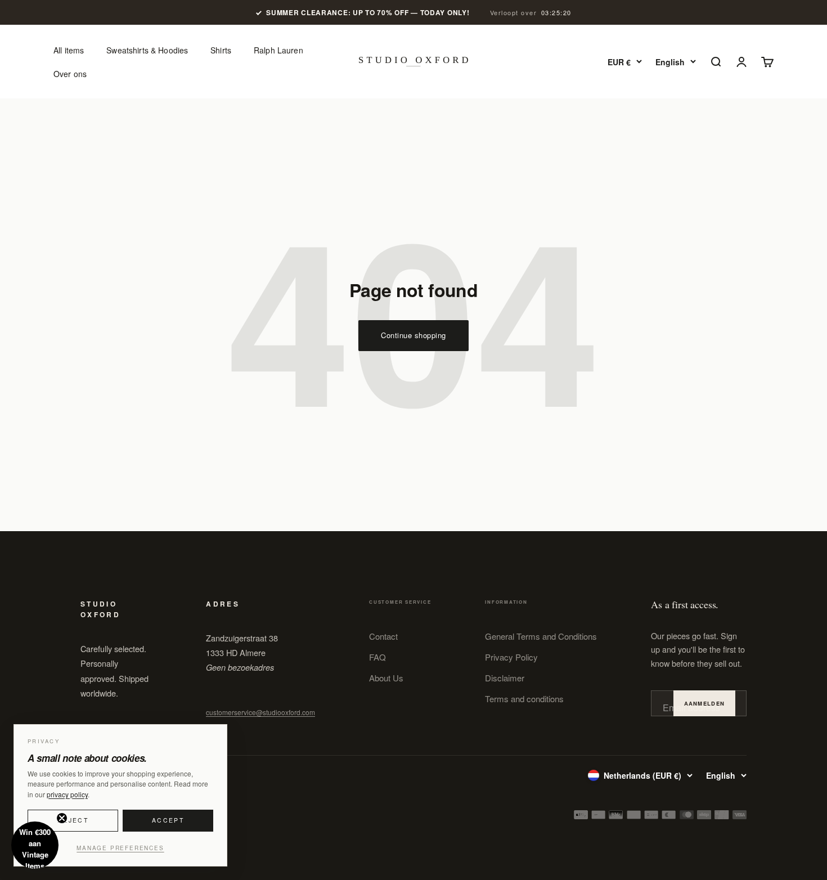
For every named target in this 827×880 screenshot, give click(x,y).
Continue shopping (413, 335)
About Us (386, 678)
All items (68, 50)
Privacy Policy (511, 657)
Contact (383, 636)
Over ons (70, 73)
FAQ (377, 657)
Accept (168, 820)
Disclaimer (504, 678)
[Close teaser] (62, 818)
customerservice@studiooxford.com (260, 712)
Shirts (220, 50)
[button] (35, 845)
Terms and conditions (524, 698)
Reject (72, 820)
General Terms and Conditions (541, 636)
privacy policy (67, 794)
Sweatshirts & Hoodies (147, 50)
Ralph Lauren (278, 50)
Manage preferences (120, 848)
